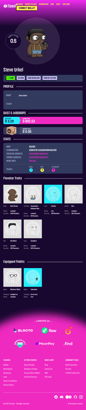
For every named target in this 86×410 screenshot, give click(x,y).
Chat (58, 4)
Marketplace (31, 4)
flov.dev (32, 161)
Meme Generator (71, 365)
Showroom (43, 4)
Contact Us (48, 369)
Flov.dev (68, 369)
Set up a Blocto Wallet (32, 373)
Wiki (46, 373)
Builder (19, 4)
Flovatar (12, 404)
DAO (52, 4)
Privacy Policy (8, 385)
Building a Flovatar (30, 369)
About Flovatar (29, 365)
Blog (46, 365)
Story (9, 104)
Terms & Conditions (10, 381)
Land (5, 377)
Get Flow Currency (30, 377)
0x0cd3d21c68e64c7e (38, 154)
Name (8, 95)
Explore (66, 4)
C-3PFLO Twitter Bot (72, 373)
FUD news (48, 377)
